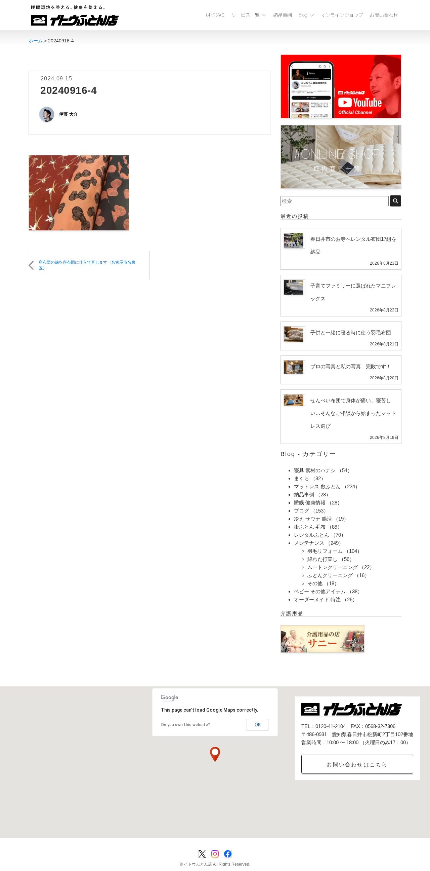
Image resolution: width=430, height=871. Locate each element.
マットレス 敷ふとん (317, 486)
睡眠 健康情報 (310, 502)
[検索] (395, 200)
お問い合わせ (384, 15)
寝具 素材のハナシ (315, 470)
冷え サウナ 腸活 (313, 519)
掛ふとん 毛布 (310, 527)
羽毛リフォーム (325, 551)
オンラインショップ (342, 15)
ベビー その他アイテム (320, 591)
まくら (301, 478)
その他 (314, 583)
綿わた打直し (322, 559)
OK (258, 724)
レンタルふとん (311, 535)
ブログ (301, 511)
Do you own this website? (185, 724)
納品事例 (282, 15)
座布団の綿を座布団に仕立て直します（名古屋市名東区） (87, 265)
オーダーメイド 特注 (317, 599)
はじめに (215, 15)
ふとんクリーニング (330, 575)
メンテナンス (309, 543)
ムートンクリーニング (332, 567)
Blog (303, 15)
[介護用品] (322, 638)
